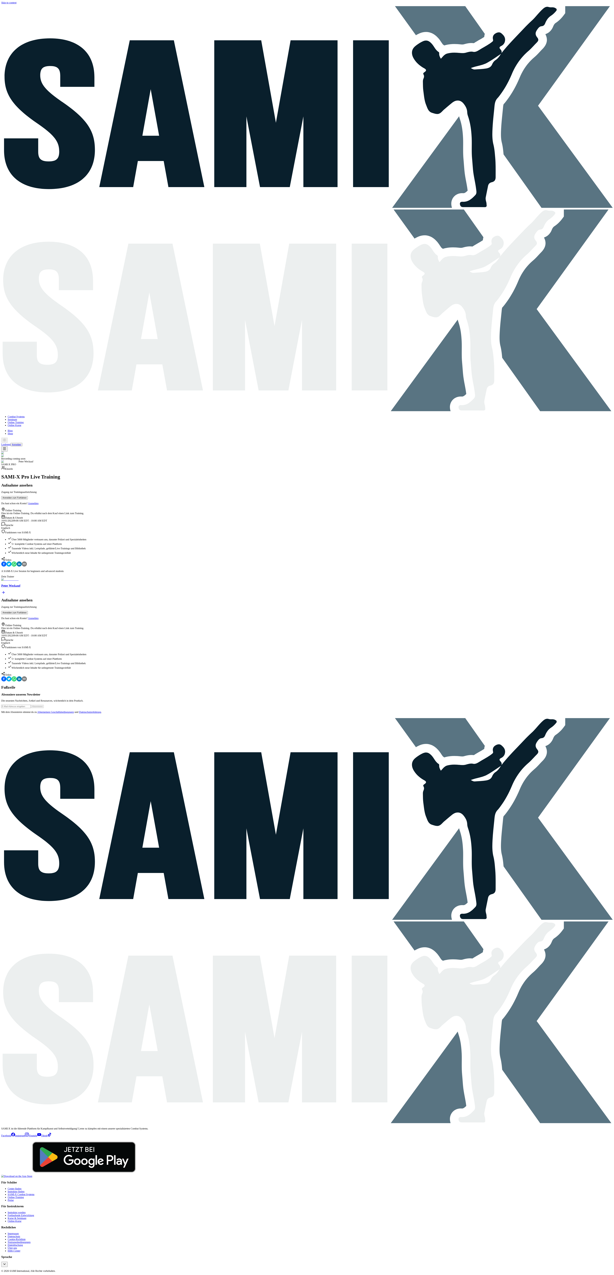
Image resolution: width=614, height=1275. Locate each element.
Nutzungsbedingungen (19, 1242)
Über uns (12, 1248)
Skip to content (8, 2)
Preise (11, 1200)
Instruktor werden (17, 1212)
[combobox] (4, 1264)
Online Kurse (14, 425)
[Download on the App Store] (16, 1176)
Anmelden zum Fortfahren (15, 498)
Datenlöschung (15, 1245)
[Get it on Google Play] (84, 1176)
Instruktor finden (16, 1191)
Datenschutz (14, 1236)
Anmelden (16, 444)
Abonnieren (37, 706)
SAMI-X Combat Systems (21, 1194)
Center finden (14, 1188)
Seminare (12, 419)
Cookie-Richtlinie (17, 1239)
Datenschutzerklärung (90, 712)
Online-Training (16, 1197)
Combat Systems (16, 416)
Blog (10, 430)
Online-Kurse (14, 1221)
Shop (10, 433)
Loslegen (6, 444)
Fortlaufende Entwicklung (21, 1215)
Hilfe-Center (14, 1250)
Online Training (16, 422)
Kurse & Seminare (17, 1218)
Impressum (13, 1233)
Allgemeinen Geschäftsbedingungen (55, 712)
